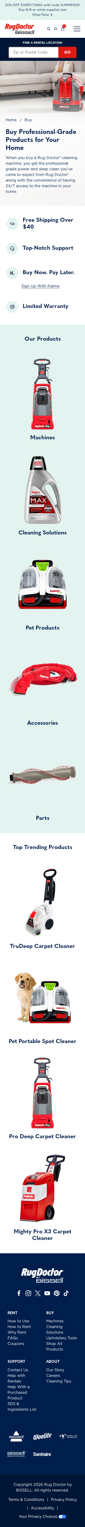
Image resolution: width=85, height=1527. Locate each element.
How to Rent (19, 1327)
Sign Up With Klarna (40, 286)
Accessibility (42, 1508)
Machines (55, 1321)
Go (67, 52)
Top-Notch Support (48, 248)
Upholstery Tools (61, 1338)
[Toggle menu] (77, 29)
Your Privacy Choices (38, 1517)
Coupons (16, 1344)
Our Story (55, 1370)
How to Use (18, 1321)
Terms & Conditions (26, 1500)
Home (11, 120)
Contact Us (18, 1370)
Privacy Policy (64, 1500)
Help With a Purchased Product (19, 1392)
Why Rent (17, 1332)
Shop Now (40, 14)
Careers (53, 1376)
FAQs (13, 1338)
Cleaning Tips (58, 1381)
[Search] (48, 29)
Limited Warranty (45, 306)
